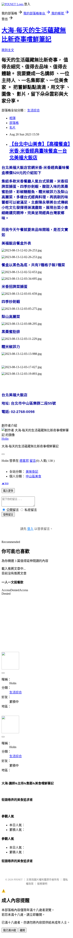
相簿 (12, 118)
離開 (22, 930)
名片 (12, 127)
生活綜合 (33, 110)
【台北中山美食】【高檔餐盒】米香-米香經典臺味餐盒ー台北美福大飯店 (39, 151)
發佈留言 (8, 514)
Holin (5, 438)
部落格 (14, 123)
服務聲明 (42, 883)
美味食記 (32, 471)
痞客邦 (24, 460)
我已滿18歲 (9, 930)
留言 (33, 460)
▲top (5, 483)
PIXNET (18, 879)
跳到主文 (8, 50)
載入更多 (8, 490)
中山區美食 (33, 476)
